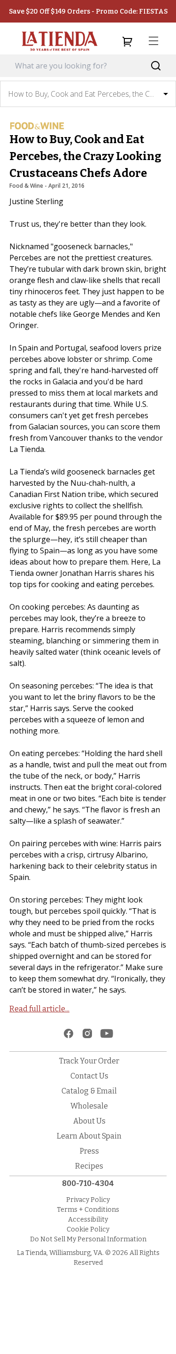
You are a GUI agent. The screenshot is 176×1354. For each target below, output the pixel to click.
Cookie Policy (88, 1229)
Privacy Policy (88, 1200)
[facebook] (68, 1033)
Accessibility (88, 1220)
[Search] (156, 66)
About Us (89, 1121)
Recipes (89, 1166)
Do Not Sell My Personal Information (88, 1239)
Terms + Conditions (88, 1210)
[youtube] (106, 1033)
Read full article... (39, 1008)
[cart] (127, 41)
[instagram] (87, 1033)
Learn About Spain (89, 1136)
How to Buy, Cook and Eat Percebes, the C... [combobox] (81, 94)
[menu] (153, 41)
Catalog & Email (89, 1090)
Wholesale (89, 1106)
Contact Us (89, 1075)
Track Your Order (89, 1060)
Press (89, 1151)
